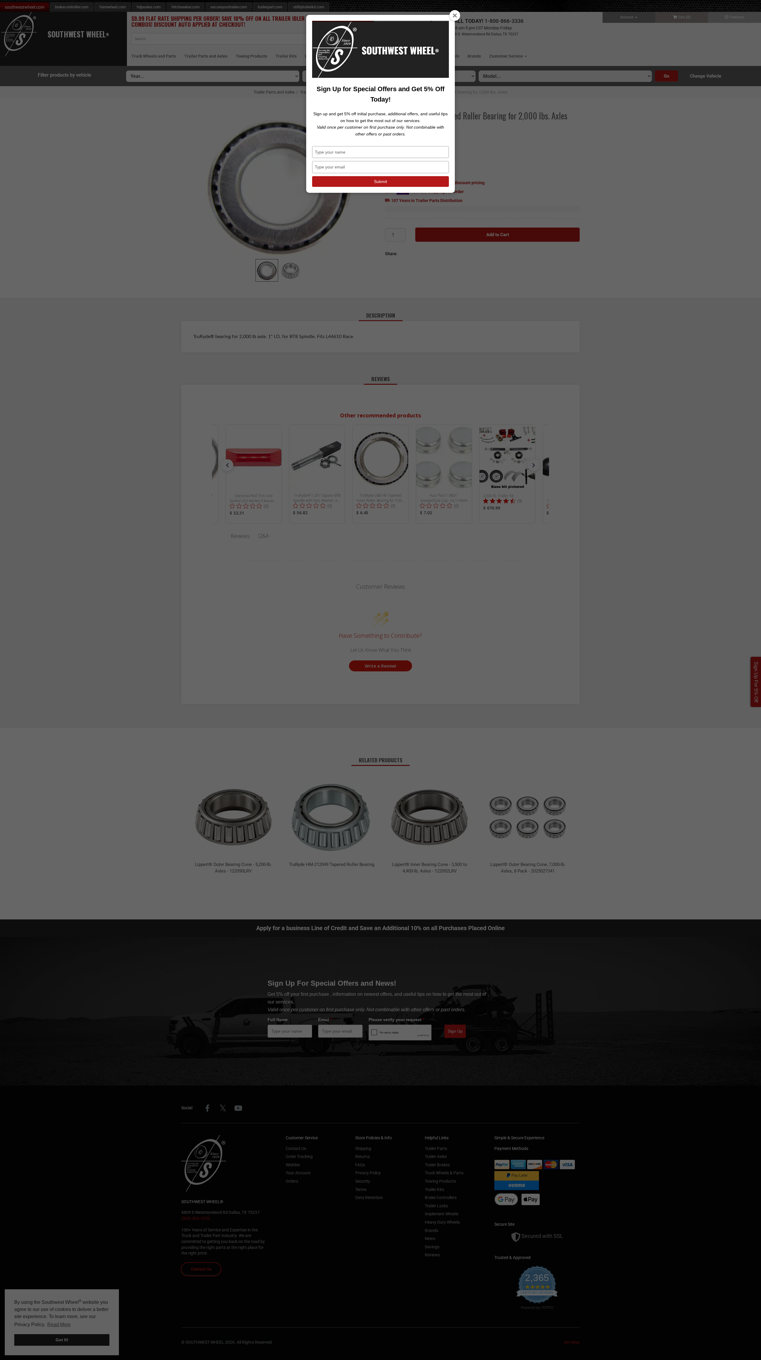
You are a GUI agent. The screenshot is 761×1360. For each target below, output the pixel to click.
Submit (380, 181)
